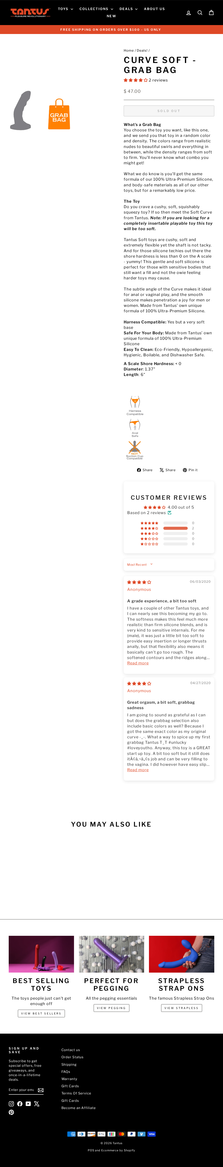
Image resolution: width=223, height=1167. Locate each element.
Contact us (70, 1050)
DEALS (127, 9)
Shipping (69, 1064)
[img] (139, 582)
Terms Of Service (76, 1093)
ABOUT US (154, 9)
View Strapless (181, 1008)
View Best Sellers (41, 1013)
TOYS (64, 9)
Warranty (69, 1079)
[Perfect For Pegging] (111, 954)
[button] (136, 80)
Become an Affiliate (78, 1108)
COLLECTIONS (94, 9)
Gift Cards (70, 1086)
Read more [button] (138, 663)
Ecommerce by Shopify (118, 1150)
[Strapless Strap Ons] (181, 954)
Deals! (142, 50)
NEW (111, 16)
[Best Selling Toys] (41, 954)
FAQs (66, 1072)
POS (91, 1150)
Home (129, 50)
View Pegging (111, 1008)
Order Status (72, 1057)
